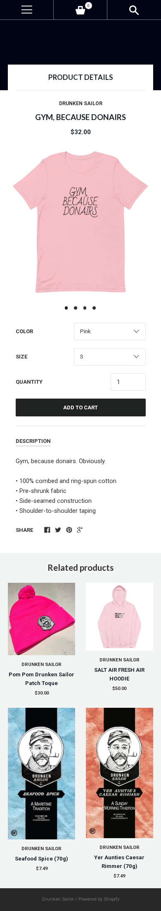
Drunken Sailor (80, 103)
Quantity (29, 382)
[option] (80, 222)
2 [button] (75, 308)
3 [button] (85, 308)
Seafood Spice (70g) (41, 859)
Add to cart (80, 407)
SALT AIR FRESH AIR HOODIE (119, 674)
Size (21, 356)
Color (24, 331)
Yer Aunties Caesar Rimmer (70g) (119, 861)
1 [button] (66, 308)
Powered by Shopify (98, 899)
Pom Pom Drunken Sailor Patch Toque (41, 678)
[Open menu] (26, 9)
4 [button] (94, 308)
